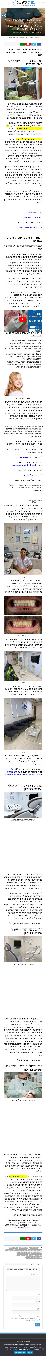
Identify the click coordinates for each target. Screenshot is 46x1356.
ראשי (41, 20)
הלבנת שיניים (13, 1247)
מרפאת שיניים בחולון (36, 1255)
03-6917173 (30, 217)
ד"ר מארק (12, 772)
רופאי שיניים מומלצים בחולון (34, 1257)
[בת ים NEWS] (23, 3)
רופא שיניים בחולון (22, 1255)
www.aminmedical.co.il (24, 465)
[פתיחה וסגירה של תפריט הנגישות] (4, 15)
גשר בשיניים (34, 1247)
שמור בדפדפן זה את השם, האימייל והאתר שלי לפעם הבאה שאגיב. (25, 1318)
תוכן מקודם (38, 32)
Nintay (28, 1341)
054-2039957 (32, 212)
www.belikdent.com (28, 227)
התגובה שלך (35, 1274)
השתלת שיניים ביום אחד (35, 1250)
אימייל (38, 1302)
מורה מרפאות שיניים (23, 1252)
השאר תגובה (15, 32)
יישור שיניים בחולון (37, 1252)
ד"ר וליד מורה (24, 1247)
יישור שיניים (10, 1250)
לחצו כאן (21, 470)
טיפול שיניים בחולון (21, 1250)
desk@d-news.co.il (21, 1227)
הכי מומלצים (32, 20)
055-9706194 (26, 457)
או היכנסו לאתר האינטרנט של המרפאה (23, 775)
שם (38, 1294)
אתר (38, 1309)
